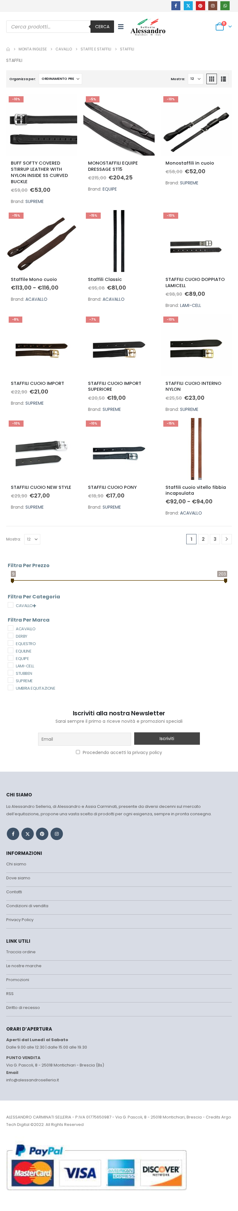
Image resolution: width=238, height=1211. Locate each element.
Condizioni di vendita (27, 906)
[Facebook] (175, 5)
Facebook (13, 834)
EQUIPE (110, 189)
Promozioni (17, 980)
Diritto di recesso (23, 1008)
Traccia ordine (21, 952)
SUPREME (34, 201)
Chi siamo (16, 864)
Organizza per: (22, 78)
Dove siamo (18, 878)
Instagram (57, 834)
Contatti (14, 892)
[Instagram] (212, 5)
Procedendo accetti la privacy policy (122, 752)
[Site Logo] (148, 27)
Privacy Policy (19, 920)
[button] (121, 26)
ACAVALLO (36, 299)
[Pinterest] (200, 5)
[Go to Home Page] (8, 49)
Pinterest (42, 834)
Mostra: (178, 78)
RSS (10, 994)
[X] (188, 5)
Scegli (67, 104)
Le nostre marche (24, 966)
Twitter (27, 834)
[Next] (227, 539)
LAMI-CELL (190, 305)
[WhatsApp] (224, 5)
